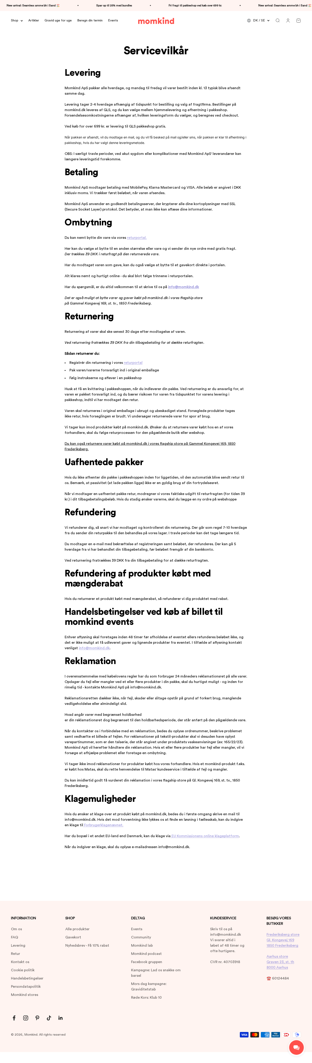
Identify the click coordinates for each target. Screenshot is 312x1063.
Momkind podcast (146, 954)
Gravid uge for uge (58, 20)
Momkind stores (24, 995)
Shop (14, 20)
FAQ (14, 937)
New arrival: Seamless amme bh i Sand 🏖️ (275, 5)
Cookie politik (22, 970)
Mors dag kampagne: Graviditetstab (149, 986)
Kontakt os (20, 962)
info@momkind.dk (94, 648)
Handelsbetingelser (27, 978)
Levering (18, 945)
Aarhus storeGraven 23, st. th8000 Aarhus (280, 962)
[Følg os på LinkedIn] (61, 1018)
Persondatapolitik (26, 986)
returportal (133, 363)
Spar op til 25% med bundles (105, 5)
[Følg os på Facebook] (14, 1018)
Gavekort (73, 937)
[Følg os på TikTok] (49, 1018)
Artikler (33, 20)
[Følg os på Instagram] (26, 1018)
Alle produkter (77, 929)
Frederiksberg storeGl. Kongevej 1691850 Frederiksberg (283, 940)
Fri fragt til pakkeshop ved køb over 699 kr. (186, 5)
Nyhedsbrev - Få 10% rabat (87, 945)
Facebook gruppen (146, 962)
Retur (15, 954)
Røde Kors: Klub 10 (146, 997)
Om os (16, 929)
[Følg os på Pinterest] (37, 1018)
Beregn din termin (90, 20)
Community (141, 937)
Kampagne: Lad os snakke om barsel (156, 972)
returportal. (137, 238)
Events (113, 20)
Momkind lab (142, 945)
